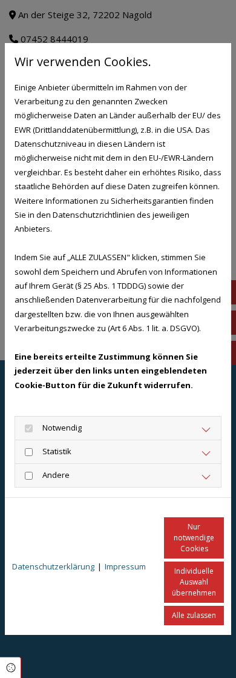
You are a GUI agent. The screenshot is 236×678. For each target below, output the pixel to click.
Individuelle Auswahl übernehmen (194, 582)
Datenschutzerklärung (53, 566)
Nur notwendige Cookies (194, 538)
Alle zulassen (194, 615)
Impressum (125, 566)
